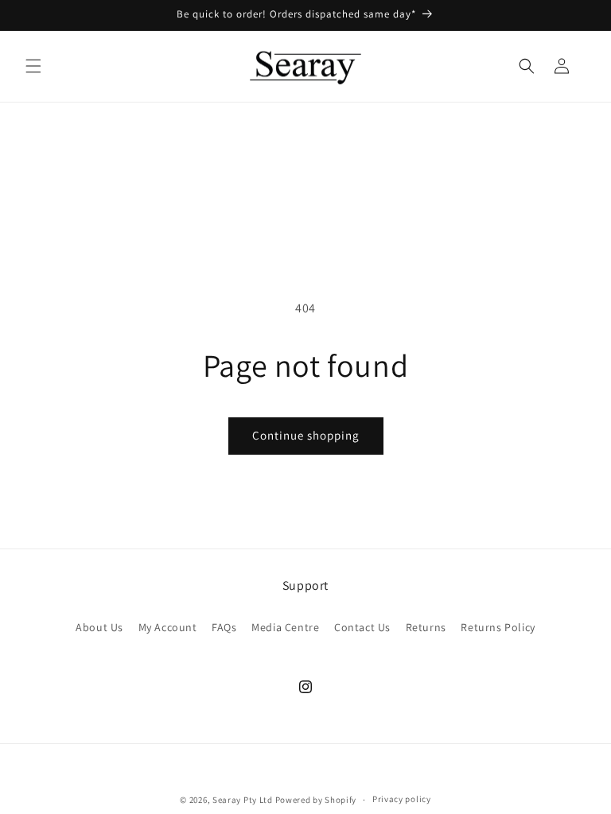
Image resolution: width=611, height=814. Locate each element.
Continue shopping (306, 435)
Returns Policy (498, 627)
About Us (99, 627)
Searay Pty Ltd (242, 799)
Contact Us (362, 627)
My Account (167, 627)
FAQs (224, 627)
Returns (426, 627)
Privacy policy (401, 798)
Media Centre (285, 627)
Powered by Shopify (316, 799)
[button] (33, 65)
